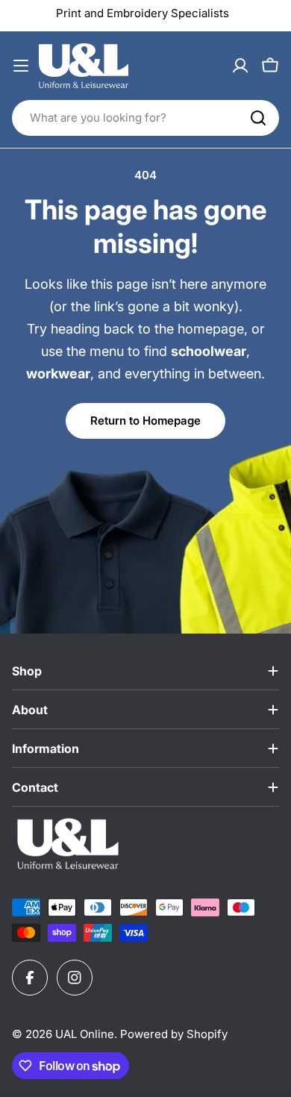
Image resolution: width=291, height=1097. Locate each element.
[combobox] (145, 118)
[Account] (240, 66)
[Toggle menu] (21, 66)
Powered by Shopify (174, 1034)
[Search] (258, 118)
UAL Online (84, 1034)
